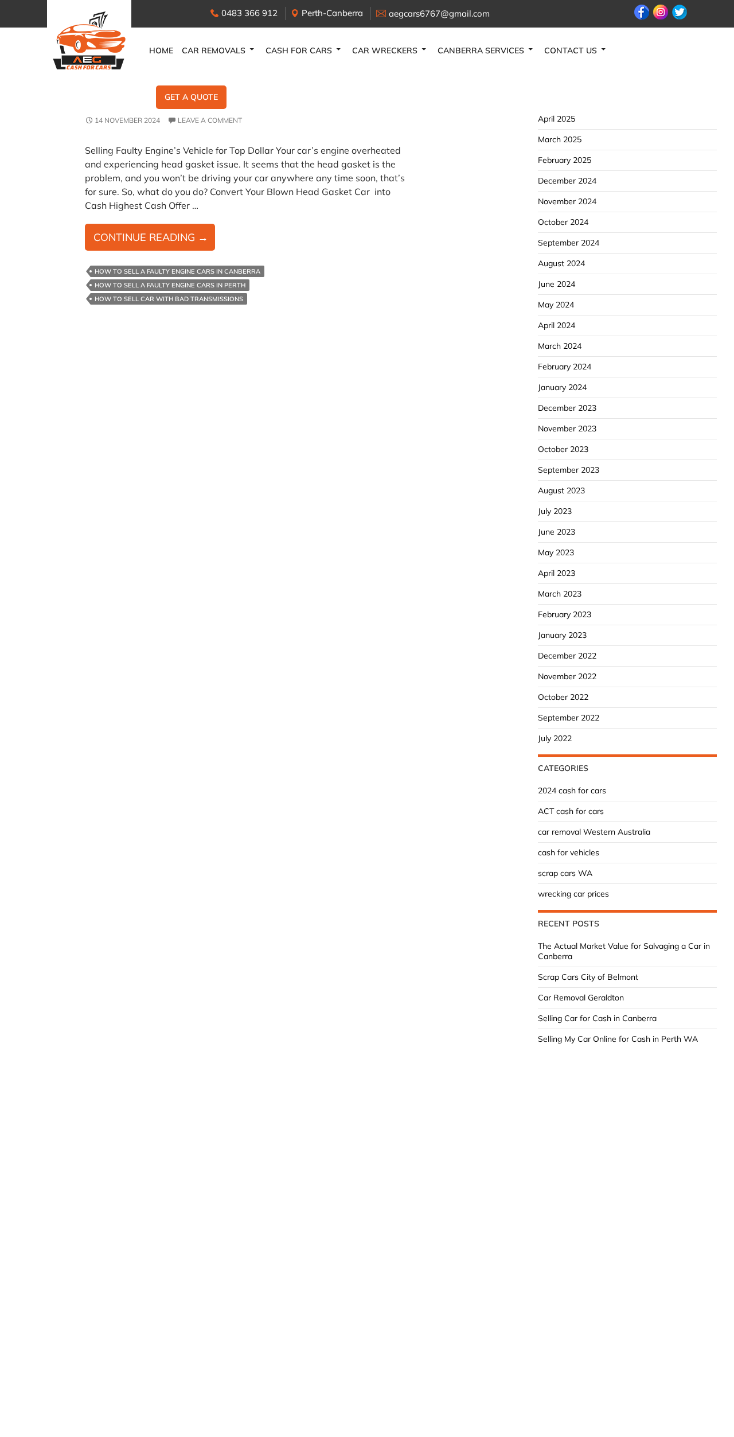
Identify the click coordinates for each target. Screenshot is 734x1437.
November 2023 (567, 428)
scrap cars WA (565, 873)
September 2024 (568, 242)
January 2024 (562, 387)
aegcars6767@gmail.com (439, 13)
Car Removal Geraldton (581, 997)
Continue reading (154, 240)
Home (161, 50)
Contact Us (570, 50)
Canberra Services (481, 50)
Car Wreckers (384, 50)
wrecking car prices (573, 894)
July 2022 (555, 738)
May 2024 (556, 304)
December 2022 (567, 656)
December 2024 (567, 181)
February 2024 (564, 366)
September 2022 (568, 717)
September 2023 (568, 470)
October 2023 (563, 449)
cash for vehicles (568, 852)
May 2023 (556, 552)
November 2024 (567, 201)
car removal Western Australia (594, 832)
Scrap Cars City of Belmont (588, 977)
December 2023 (567, 408)
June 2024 (556, 284)
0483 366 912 (249, 12)
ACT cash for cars (571, 811)
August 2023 (561, 490)
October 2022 (563, 697)
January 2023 (562, 635)
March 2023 (559, 594)
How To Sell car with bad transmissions (169, 299)
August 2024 (561, 263)
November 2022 (567, 676)
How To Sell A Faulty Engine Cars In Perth (170, 285)
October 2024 (563, 222)
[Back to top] (713, 1416)
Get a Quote (191, 97)
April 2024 (556, 325)
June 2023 (556, 532)
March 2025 (559, 139)
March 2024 (559, 346)
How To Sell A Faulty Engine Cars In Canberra (177, 271)
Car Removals (213, 50)
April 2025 (556, 119)
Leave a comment (210, 120)
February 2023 (564, 614)
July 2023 (555, 511)
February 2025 (564, 160)
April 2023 (556, 573)
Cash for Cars (299, 50)
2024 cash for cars (572, 790)
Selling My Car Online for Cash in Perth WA (618, 1039)
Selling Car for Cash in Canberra (597, 1018)
